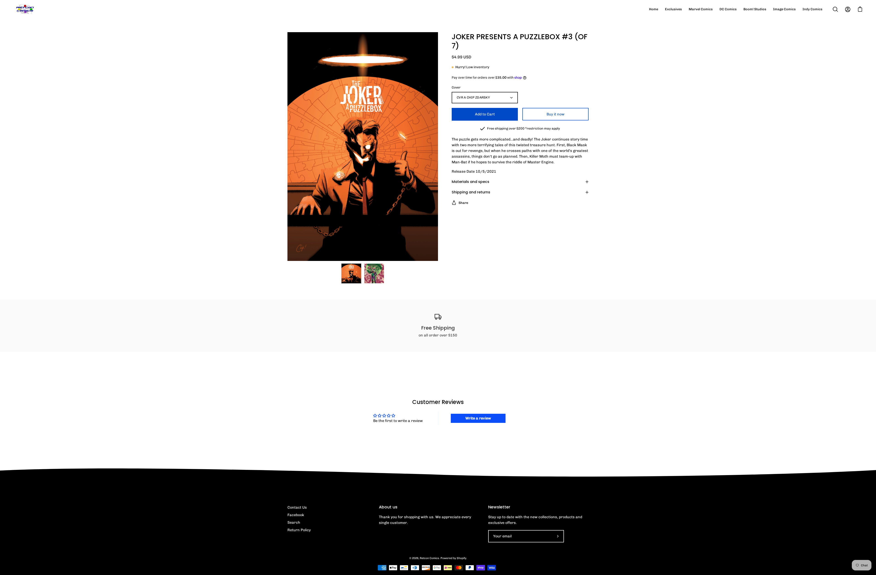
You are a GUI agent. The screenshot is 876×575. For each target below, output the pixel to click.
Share (463, 203)
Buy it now (555, 114)
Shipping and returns (471, 192)
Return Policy (299, 530)
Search (293, 522)
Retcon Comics (429, 558)
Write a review (478, 418)
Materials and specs (470, 181)
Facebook (295, 515)
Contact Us (297, 507)
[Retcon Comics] (25, 9)
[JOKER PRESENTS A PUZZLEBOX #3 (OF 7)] (351, 273)
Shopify (461, 558)
